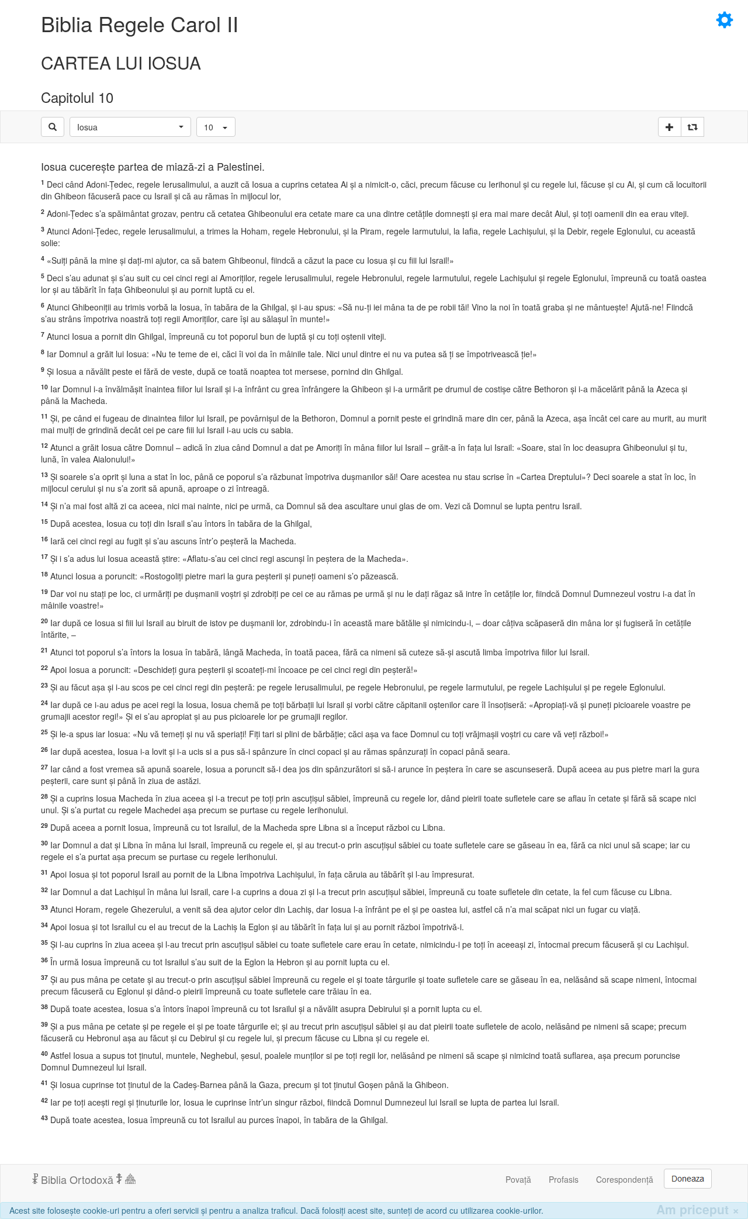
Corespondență (624, 1179)
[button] (130, 127)
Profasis (564, 1179)
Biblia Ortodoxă (77, 1179)
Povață (518, 1179)
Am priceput (697, 1209)
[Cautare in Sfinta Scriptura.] (52, 127)
